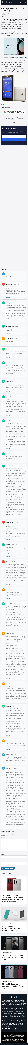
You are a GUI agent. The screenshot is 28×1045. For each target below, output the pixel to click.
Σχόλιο (3, 837)
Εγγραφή (14, 140)
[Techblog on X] (12, 1028)
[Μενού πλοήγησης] (25, 2)
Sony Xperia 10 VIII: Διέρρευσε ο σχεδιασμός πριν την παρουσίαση (12, 928)
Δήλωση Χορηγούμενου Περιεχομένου (13, 1035)
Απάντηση (8, 279)
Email (2, 861)
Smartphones (6, 892)
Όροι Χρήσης (5, 1034)
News (3, 16)
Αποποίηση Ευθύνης (13, 1036)
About (13, 1039)
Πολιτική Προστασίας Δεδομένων (14, 1034)
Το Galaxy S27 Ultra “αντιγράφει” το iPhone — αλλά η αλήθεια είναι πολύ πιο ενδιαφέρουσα (13, 898)
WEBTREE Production (19, 1039)
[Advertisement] (14, 207)
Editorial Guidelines (21, 1036)
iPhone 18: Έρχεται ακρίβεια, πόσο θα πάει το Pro (13, 986)
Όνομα (2, 854)
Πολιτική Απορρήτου (21, 142)
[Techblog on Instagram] (6, 1028)
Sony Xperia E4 (20, 57)
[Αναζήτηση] (21, 2)
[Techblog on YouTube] (9, 1028)
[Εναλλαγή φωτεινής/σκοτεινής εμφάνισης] (23, 2)
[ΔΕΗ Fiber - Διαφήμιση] (14, 46)
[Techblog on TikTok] (16, 1028)
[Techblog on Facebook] (2, 1028)
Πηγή (2, 105)
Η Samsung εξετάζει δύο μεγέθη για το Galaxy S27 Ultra (12, 957)
